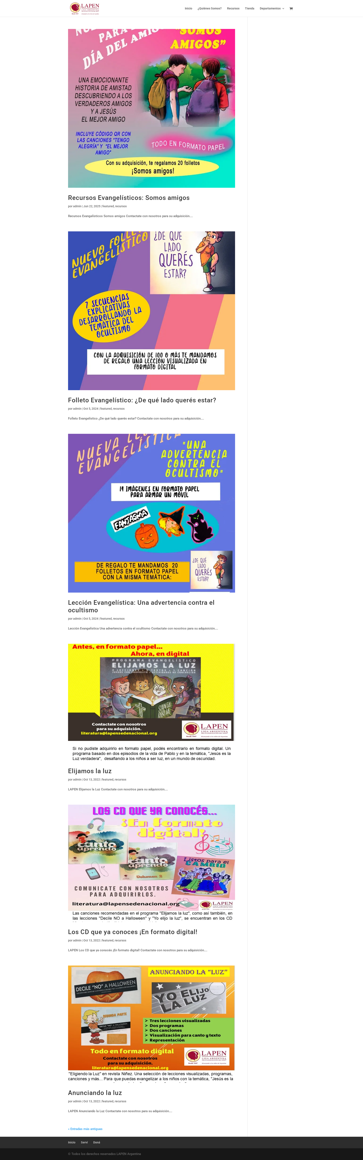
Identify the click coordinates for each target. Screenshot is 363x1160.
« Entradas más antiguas (85, 1129)
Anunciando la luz (95, 1092)
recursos (121, 206)
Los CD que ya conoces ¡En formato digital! (132, 932)
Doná (96, 1142)
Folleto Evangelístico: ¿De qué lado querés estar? (142, 400)
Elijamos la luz (90, 771)
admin (77, 206)
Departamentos (270, 8)
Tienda (249, 8)
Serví (84, 1142)
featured (108, 206)
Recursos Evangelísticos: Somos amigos (129, 197)
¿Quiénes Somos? (210, 8)
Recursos (233, 8)
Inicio (188, 8)
